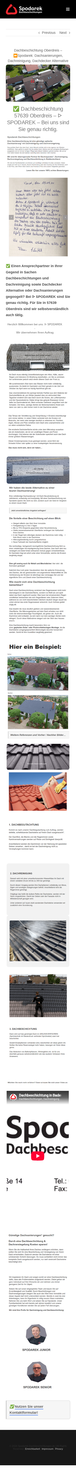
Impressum (47, 1449)
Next (63, 33)
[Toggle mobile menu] (68, 9)
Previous (49, 33)
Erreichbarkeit (32, 1449)
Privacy (59, 1449)
